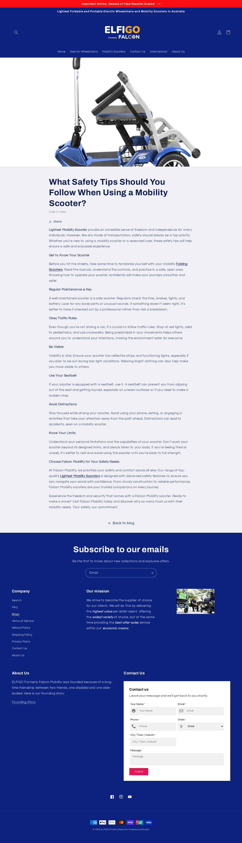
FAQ (15, 607)
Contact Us (19, 648)
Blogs (15, 614)
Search (17, 600)
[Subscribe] (152, 572)
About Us (18, 655)
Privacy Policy (21, 641)
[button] (16, 32)
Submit (139, 771)
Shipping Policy (22, 634)
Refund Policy (21, 627)
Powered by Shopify (139, 829)
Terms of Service (23, 621)
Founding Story (24, 702)
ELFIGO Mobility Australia (114, 829)
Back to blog (123, 523)
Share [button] (57, 221)
